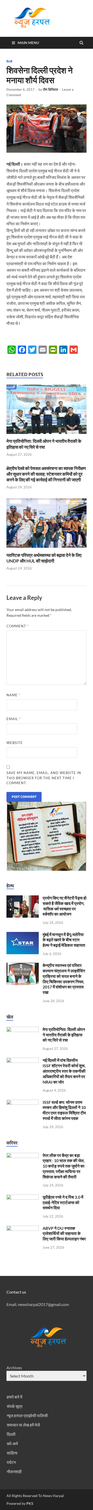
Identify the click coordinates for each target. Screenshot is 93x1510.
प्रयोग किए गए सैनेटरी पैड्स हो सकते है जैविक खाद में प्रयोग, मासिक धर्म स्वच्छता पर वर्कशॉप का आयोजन (65, 905)
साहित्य (12, 1452)
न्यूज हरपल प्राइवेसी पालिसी (27, 1415)
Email (13, 719)
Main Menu (28, 42)
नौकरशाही (14, 1471)
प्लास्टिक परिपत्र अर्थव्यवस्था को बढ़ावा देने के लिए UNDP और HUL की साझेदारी (43, 558)
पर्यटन (11, 1462)
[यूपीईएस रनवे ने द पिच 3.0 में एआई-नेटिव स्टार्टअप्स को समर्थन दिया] (22, 1197)
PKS (29, 1503)
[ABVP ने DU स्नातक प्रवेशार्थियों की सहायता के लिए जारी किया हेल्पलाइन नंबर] (22, 1228)
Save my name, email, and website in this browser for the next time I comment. (43, 778)
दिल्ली (9, 61)
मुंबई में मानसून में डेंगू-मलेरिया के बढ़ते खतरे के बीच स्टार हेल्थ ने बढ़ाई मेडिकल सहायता (64, 940)
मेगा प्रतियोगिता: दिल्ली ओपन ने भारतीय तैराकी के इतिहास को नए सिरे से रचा (43, 444)
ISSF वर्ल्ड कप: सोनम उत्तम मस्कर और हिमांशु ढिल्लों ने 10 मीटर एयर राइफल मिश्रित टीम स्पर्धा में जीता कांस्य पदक (64, 1110)
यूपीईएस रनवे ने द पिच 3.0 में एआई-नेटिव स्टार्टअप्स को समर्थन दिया (63, 1202)
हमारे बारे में (14, 1396)
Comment (17, 626)
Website (14, 743)
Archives (14, 1367)
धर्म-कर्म (12, 1443)
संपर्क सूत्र (14, 1406)
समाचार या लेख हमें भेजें (23, 1424)
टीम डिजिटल (50, 89)
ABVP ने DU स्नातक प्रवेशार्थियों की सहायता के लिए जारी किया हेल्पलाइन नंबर (64, 1233)
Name (13, 695)
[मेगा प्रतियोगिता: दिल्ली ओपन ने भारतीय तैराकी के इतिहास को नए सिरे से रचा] (46, 435)
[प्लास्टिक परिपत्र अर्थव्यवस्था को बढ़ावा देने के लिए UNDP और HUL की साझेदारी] (46, 549)
